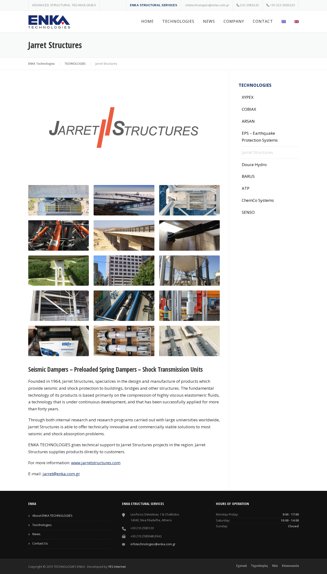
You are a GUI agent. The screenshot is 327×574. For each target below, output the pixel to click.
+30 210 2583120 (282, 5)
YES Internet (117, 566)
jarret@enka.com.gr (61, 473)
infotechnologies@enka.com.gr (207, 5)
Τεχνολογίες (259, 565)
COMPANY (234, 21)
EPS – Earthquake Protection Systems (260, 136)
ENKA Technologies (41, 64)
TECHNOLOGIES (178, 21)
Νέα (275, 565)
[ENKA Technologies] (49, 21)
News (36, 534)
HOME (147, 21)
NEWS (209, 21)
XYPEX (248, 97)
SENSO (248, 212)
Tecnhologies (42, 525)
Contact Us (40, 543)
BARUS (248, 176)
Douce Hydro (254, 164)
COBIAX (249, 109)
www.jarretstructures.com (95, 462)
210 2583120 (249, 5)
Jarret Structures (257, 152)
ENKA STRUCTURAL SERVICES (153, 5)
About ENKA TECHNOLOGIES (52, 515)
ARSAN (248, 121)
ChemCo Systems (258, 200)
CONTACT (263, 21)
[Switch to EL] (283, 21)
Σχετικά (241, 565)
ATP (245, 188)
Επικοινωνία (290, 565)
